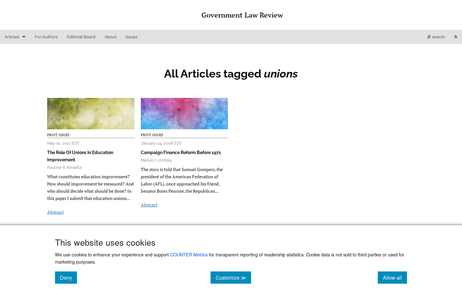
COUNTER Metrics (189, 254)
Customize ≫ (233, 277)
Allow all (395, 277)
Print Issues (58, 135)
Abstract (55, 212)
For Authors (46, 37)
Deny (68, 277)
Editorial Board (81, 37)
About (110, 37)
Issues (131, 37)
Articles (12, 37)
